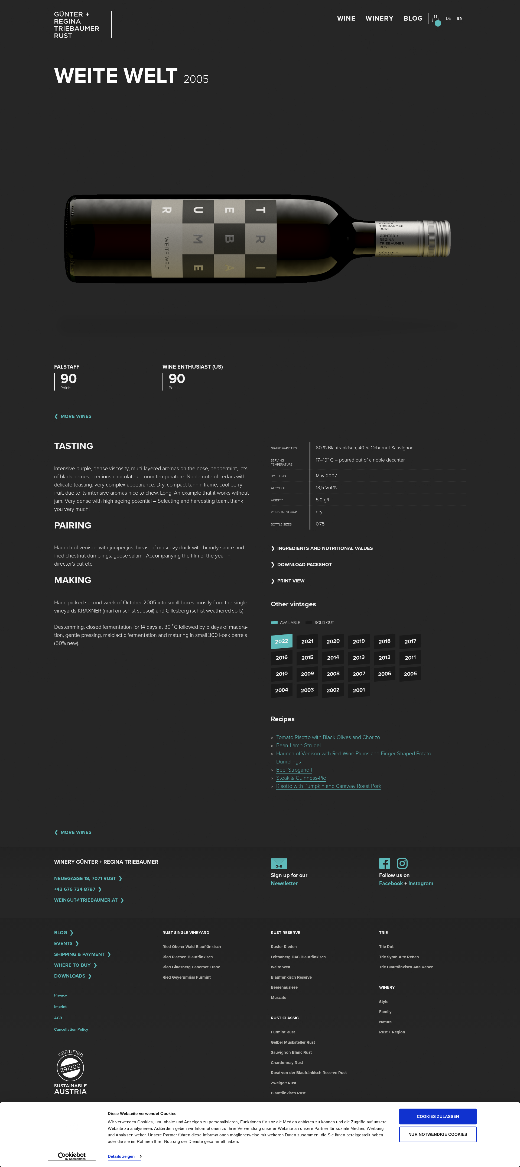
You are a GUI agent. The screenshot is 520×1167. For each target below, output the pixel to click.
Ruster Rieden (284, 946)
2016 (282, 658)
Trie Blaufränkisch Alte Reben (406, 967)
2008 (333, 674)
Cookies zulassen (438, 1116)
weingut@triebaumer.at (86, 900)
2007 (359, 674)
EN (460, 18)
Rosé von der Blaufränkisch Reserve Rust (309, 1072)
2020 (333, 641)
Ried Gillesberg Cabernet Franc (191, 967)
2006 (384, 674)
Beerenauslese (284, 987)
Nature (385, 1022)
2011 (410, 657)
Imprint (60, 1006)
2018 (385, 641)
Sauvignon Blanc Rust (291, 1052)
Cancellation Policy (71, 1029)
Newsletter (284, 883)
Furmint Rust (283, 1032)
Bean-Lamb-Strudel (298, 745)
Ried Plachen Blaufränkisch (187, 957)
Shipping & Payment (79, 954)
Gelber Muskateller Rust (293, 1042)
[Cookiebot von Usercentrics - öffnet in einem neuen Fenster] (72, 1156)
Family (385, 1011)
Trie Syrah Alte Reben (399, 957)
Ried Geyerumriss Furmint (186, 977)
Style (383, 1001)
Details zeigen (121, 1156)
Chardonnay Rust (287, 1062)
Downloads (69, 976)
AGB (58, 1018)
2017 (410, 641)
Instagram (420, 883)
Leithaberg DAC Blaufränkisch (298, 957)
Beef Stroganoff (294, 770)
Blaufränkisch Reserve (291, 977)
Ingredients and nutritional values (325, 548)
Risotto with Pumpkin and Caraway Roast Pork (328, 786)
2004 (281, 690)
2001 (359, 690)
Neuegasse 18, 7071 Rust (85, 878)
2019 (359, 641)
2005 (410, 674)
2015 (307, 658)
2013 (359, 658)
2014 (333, 658)
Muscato (279, 997)
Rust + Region (392, 1032)
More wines (76, 416)
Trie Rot (386, 946)
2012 (385, 658)
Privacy (60, 995)
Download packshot (304, 565)
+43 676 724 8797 (74, 889)
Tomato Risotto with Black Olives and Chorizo (328, 737)
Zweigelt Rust (283, 1083)
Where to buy (72, 965)
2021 (307, 641)
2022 (281, 641)
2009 (307, 674)
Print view (291, 581)
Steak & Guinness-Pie (301, 778)
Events (63, 943)
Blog (413, 18)
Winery (380, 18)
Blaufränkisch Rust (288, 1093)
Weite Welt (280, 967)
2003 (307, 690)
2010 (282, 674)
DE (448, 18)
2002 (333, 690)
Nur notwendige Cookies (437, 1134)
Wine (346, 18)
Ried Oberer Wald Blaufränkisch (191, 946)
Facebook (391, 883)
